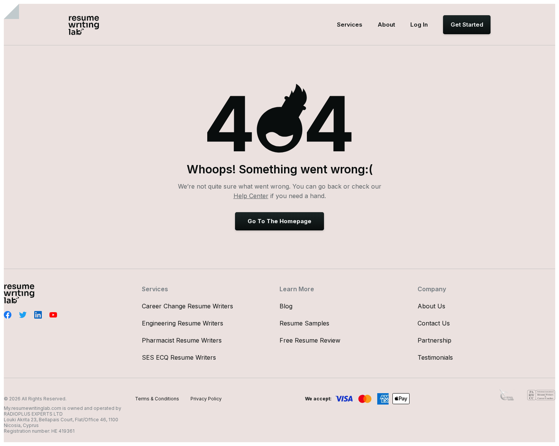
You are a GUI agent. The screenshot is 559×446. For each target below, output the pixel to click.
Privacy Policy (206, 399)
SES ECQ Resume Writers (179, 357)
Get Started (467, 24)
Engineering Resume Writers (182, 323)
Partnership (434, 340)
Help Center (250, 196)
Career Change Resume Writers (187, 306)
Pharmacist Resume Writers (182, 340)
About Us (431, 306)
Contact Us (434, 323)
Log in (419, 24)
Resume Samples (304, 323)
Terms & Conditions (157, 399)
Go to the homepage (279, 221)
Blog (286, 306)
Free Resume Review (310, 340)
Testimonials (435, 357)
